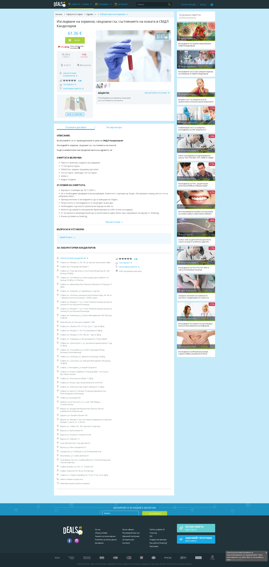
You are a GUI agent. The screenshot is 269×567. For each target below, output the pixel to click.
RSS (151, 536)
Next (168, 56)
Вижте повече (237, 559)
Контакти (126, 543)
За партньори (128, 539)
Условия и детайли (75, 127)
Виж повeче (194, 528)
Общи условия (101, 533)
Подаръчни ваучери (158, 539)
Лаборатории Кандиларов (69, 74)
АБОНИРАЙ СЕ (155, 513)
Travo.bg (153, 533)
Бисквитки (99, 543)
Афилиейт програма (130, 536)
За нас (97, 529)
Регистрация (188, 4)
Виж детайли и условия (156, 93)
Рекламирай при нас (131, 533)
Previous (99, 56)
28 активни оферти (72, 88)
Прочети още (112, 221)
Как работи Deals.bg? (158, 543)
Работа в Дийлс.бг (157, 529)
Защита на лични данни (105, 536)
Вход (203, 4)
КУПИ (77, 40)
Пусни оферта (128, 529)
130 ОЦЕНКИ (68, 84)
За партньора (114, 127)
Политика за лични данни (106, 539)
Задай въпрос (66, 237)
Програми (154, 546)
